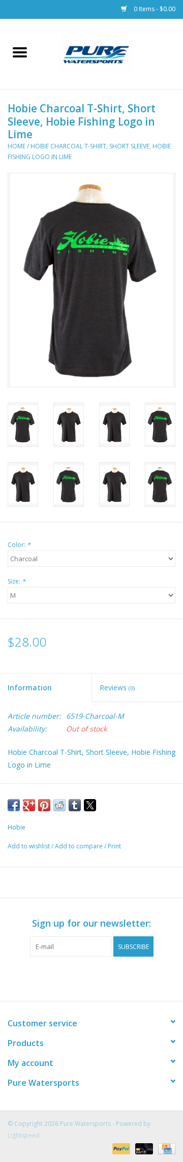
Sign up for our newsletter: (91, 923)
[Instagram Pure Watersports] (101, 977)
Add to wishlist (29, 846)
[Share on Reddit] (59, 805)
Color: (19, 544)
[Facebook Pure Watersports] (82, 977)
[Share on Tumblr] (75, 805)
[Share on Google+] (29, 805)
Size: (16, 581)
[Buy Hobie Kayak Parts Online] (111, 53)
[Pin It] (44, 805)
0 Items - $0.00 (153, 9)
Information (30, 687)
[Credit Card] (165, 1148)
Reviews (117, 687)
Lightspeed (24, 1135)
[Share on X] (90, 805)
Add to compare (79, 846)
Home (16, 146)
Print (114, 846)
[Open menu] (20, 52)
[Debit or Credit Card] (143, 1148)
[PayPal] (120, 1148)
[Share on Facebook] (14, 805)
